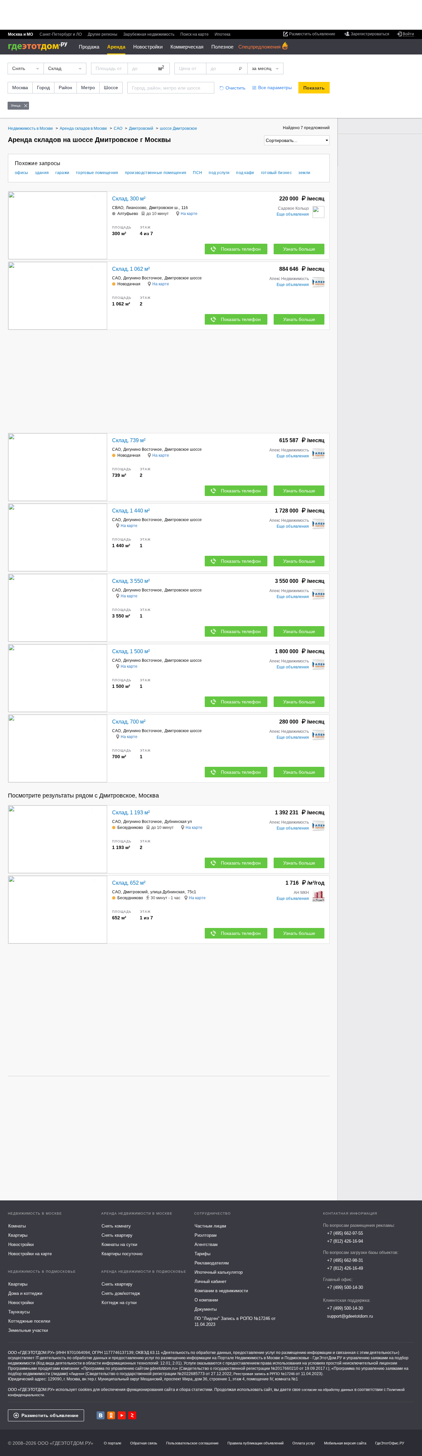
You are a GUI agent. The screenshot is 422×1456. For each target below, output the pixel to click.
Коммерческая (186, 47)
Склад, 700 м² (128, 722)
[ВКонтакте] (101, 1415)
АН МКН (301, 892)
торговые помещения (97, 172)
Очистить (235, 87)
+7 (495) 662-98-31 (345, 1260)
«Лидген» (76, 1374)
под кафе (245, 172)
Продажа (89, 47)
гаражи (62, 172)
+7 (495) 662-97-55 (345, 1233)
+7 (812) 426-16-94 (345, 1241)
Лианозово (136, 207)
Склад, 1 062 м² (131, 269)
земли (304, 172)
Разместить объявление (49, 1415)
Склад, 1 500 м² (131, 651)
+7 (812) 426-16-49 (345, 1268)
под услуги (219, 172)
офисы (21, 172)
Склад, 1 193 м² (131, 812)
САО (116, 278)
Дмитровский (135, 892)
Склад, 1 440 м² (131, 511)
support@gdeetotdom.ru (350, 1316)
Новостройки (148, 47)
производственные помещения (156, 172)
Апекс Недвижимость (289, 278)
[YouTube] (122, 1415)
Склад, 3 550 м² (131, 581)
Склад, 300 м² (128, 198)
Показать (314, 87)
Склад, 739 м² (128, 440)
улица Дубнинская (167, 892)
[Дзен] (132, 1415)
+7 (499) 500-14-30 (345, 1287)
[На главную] (40, 46)
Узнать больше (299, 249)
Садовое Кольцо (293, 208)
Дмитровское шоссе (183, 278)
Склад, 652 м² (128, 883)
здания (42, 172)
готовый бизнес (276, 172)
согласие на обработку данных (327, 1390)
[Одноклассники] (111, 1415)
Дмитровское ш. (164, 207)
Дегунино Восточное (142, 278)
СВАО (117, 207)
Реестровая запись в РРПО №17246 (264, 1374)
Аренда (116, 47)
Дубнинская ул (178, 821)
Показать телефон (241, 249)
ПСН (197, 172)
